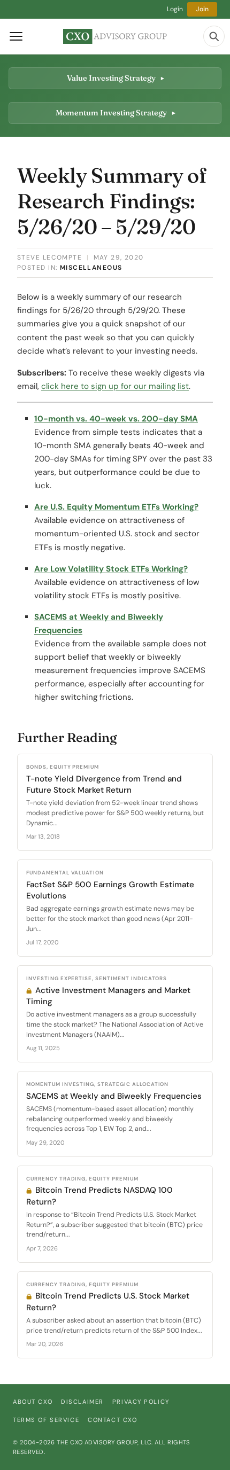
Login (175, 9)
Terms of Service (46, 1420)
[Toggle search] (214, 36)
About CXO (32, 1401)
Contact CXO (112, 1420)
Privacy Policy (141, 1401)
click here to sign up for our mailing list (115, 386)
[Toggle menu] (16, 36)
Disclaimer (82, 1401)
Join (202, 9)
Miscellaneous (91, 267)
